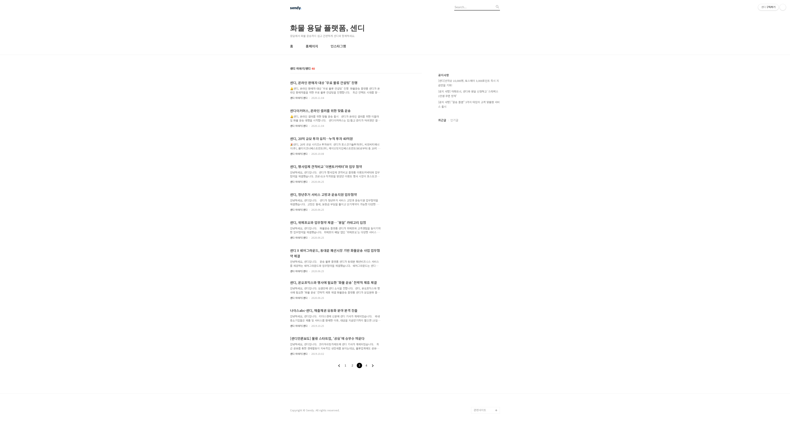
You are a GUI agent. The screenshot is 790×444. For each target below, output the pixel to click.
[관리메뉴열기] (783, 7)
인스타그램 (338, 46)
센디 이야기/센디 (299, 97)
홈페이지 (312, 46)
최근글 (442, 120)
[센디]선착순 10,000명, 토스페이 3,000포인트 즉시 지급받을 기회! (468, 83)
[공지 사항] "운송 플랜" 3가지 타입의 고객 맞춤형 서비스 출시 (469, 104)
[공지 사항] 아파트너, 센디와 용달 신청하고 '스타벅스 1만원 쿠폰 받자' (468, 93)
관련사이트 (480, 410)
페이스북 (479, 404)
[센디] (312, 8)
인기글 (454, 120)
